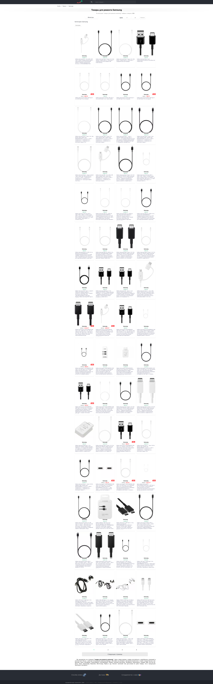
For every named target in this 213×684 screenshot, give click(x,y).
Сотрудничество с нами (129, 675)
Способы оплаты (76, 675)
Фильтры (91, 17)
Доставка (102, 675)
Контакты (115, 682)
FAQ (95, 682)
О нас (120, 682)
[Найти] (92, 2)
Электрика (77, 25)
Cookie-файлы (89, 682)
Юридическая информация (104, 682)
